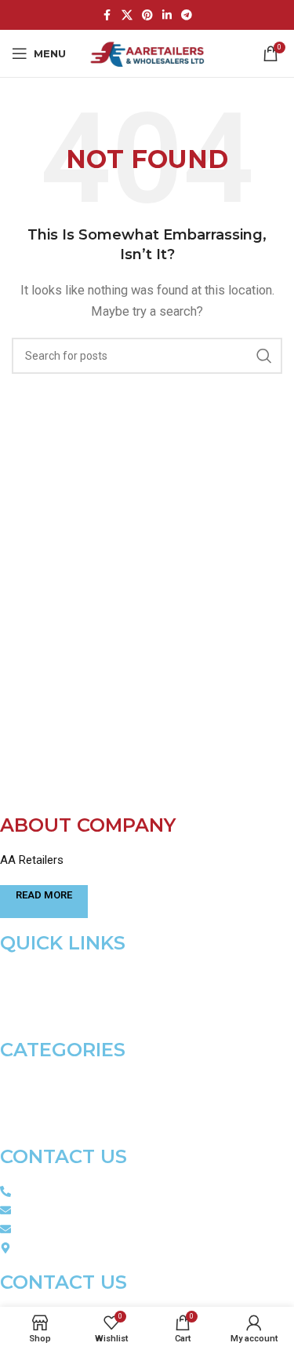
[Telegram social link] (186, 15)
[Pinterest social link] (147, 15)
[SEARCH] (264, 356)
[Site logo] (147, 53)
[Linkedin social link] (167, 15)
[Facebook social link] (107, 15)
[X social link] (127, 15)
